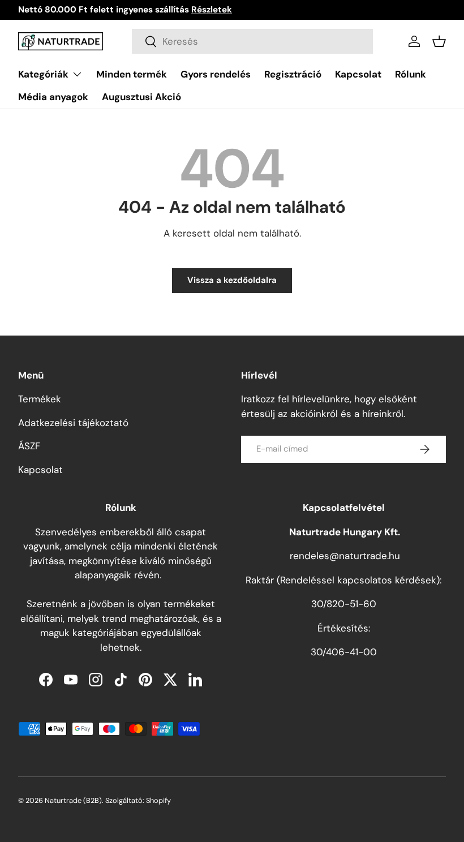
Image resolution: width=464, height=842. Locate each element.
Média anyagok (53, 97)
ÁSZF (29, 446)
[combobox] (252, 41)
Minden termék (131, 74)
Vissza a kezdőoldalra (232, 280)
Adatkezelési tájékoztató (73, 422)
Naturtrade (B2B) (73, 800)
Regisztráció (292, 74)
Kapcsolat (358, 74)
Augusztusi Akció (141, 97)
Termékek (39, 399)
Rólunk (410, 74)
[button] (439, 41)
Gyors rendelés (216, 74)
